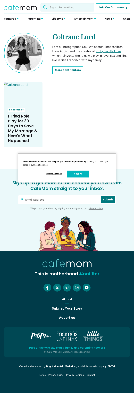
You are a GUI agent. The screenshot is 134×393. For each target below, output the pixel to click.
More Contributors (68, 70)
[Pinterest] (67, 288)
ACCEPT (78, 174)
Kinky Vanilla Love (108, 51)
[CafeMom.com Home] (20, 7)
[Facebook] (47, 288)
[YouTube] (87, 288)
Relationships (16, 109)
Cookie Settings (54, 174)
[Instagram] (77, 288)
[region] (67, 168)
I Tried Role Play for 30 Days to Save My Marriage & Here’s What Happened (22, 128)
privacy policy (95, 208)
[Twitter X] (57, 288)
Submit (108, 199)
